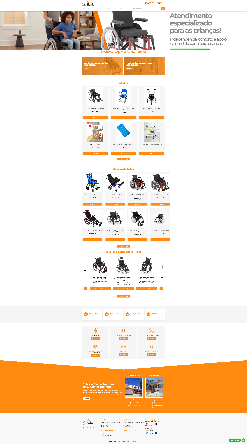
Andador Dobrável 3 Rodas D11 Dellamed (151, 108)
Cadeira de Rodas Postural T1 (92, 195)
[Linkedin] (90, 427)
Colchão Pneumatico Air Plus (95, 144)
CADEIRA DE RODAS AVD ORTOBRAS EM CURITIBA (137, 195)
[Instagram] (87, 427)
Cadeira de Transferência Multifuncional (152, 144)
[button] (123, 30)
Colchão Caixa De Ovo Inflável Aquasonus (123, 144)
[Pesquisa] (163, 8)
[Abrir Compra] (99, 9)
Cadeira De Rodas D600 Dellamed (160, 230)
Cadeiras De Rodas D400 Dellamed (95, 108)
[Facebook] (83, 427)
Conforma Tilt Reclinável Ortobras (115, 195)
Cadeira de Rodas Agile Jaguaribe (160, 195)
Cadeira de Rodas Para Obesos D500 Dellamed (115, 231)
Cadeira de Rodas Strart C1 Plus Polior (138, 231)
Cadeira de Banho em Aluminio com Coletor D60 (123, 109)
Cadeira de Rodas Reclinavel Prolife (93, 230)
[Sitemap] (96, 427)
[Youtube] (93, 427)
